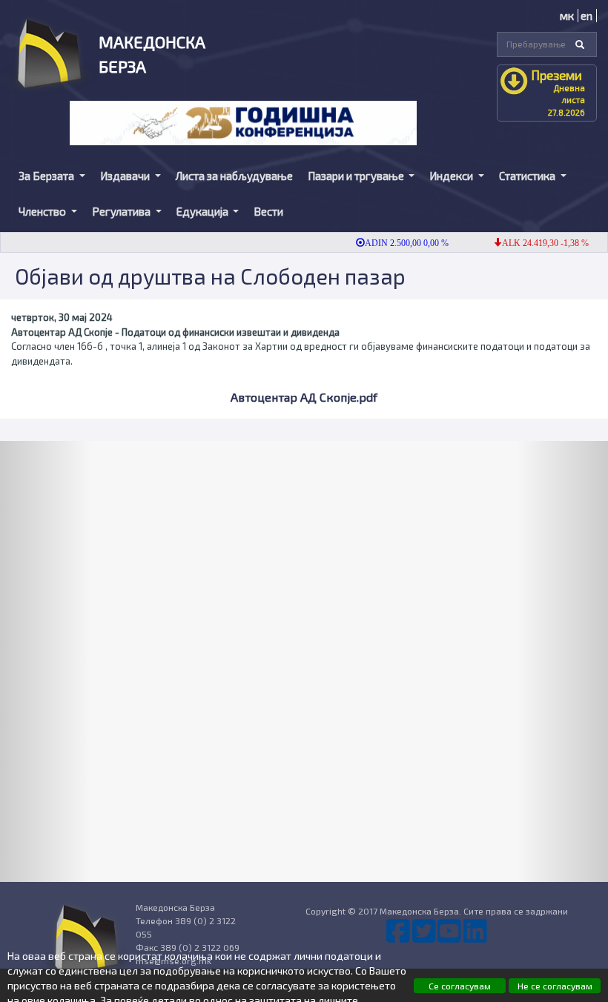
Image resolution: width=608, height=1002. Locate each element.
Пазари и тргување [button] (357, 175)
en (586, 15)
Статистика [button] (528, 175)
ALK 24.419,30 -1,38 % (535, 243)
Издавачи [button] (126, 175)
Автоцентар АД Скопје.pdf (304, 397)
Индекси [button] (452, 175)
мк (567, 15)
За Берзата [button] (47, 175)
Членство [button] (43, 211)
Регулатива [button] (122, 211)
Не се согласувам (555, 986)
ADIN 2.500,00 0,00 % (396, 243)
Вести (268, 211)
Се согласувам (460, 986)
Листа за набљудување (234, 175)
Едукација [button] (203, 211)
